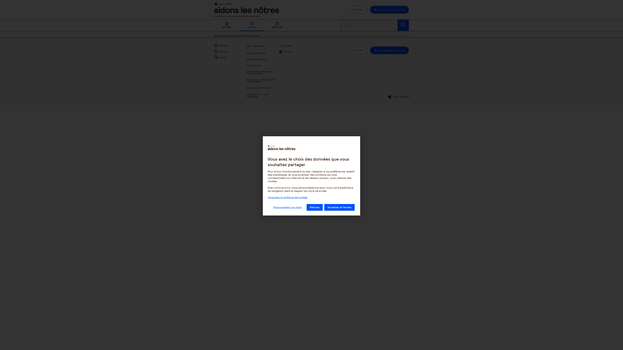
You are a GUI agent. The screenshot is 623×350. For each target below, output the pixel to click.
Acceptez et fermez (339, 207)
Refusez (314, 207)
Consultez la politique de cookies (287, 197)
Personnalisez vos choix (287, 207)
